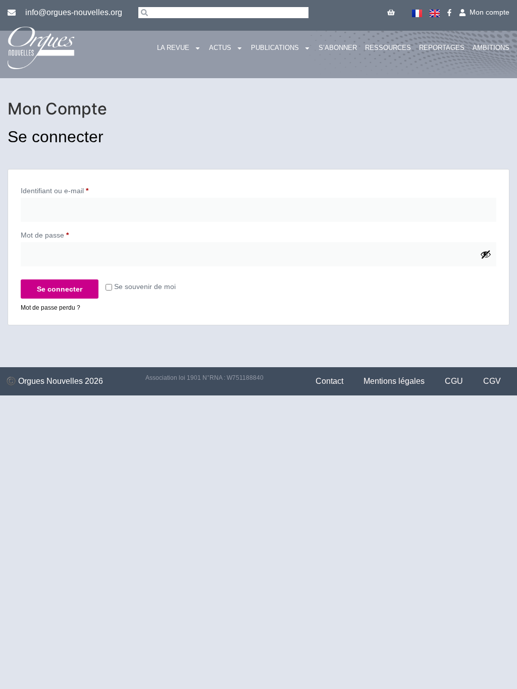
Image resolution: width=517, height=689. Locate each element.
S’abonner (338, 47)
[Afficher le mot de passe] (485, 254)
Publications (275, 47)
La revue (173, 47)
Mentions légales (394, 381)
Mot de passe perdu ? (50, 307)
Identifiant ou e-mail (72, 189)
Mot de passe (62, 233)
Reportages (441, 47)
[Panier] (391, 12)
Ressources (388, 47)
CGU (454, 381)
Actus (220, 47)
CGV (492, 381)
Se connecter (59, 289)
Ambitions (491, 47)
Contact (329, 381)
